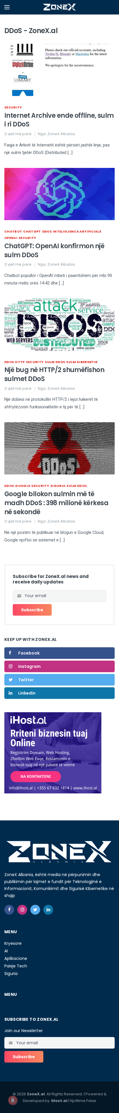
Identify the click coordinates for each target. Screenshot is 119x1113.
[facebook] (9, 910)
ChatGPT (32, 231)
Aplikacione (15, 958)
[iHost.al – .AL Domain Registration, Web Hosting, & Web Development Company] (52, 752)
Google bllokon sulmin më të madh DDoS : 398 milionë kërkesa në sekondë (56, 503)
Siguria (11, 973)
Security (13, 107)
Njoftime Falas (83, 1100)
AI (6, 951)
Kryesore (13, 943)
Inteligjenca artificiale (77, 231)
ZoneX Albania (61, 134)
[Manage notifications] (12, 1100)
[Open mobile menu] (7, 7)
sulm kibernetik (82, 362)
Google (22, 485)
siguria (57, 485)
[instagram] (22, 910)
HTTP (20, 362)
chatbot (13, 231)
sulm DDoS (55, 362)
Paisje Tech (15, 966)
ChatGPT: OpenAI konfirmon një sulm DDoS (54, 251)
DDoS (47, 231)
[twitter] (35, 910)
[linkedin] (48, 910)
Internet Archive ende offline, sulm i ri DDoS (59, 120)
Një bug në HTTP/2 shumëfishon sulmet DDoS (54, 374)
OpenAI (10, 237)
